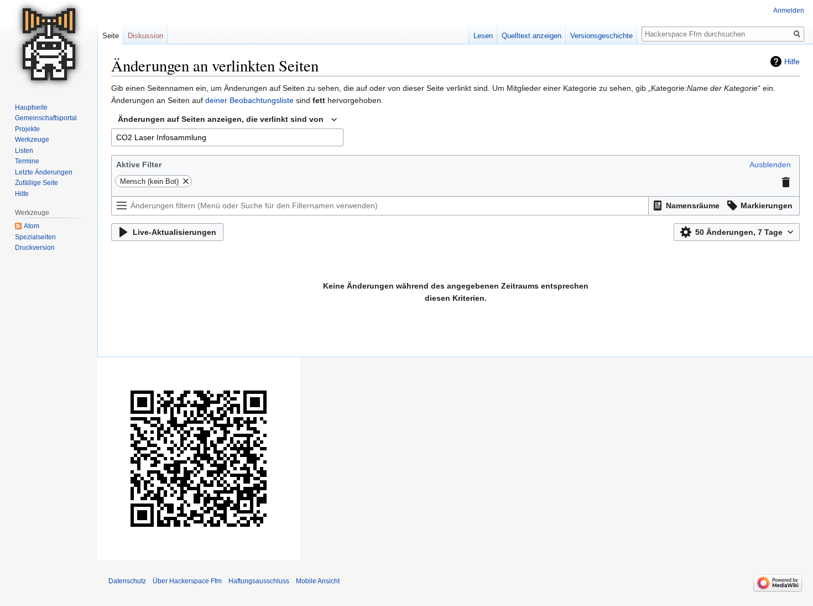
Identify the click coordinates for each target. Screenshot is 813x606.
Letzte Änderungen (43, 172)
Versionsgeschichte (601, 36)
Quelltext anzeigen (531, 36)
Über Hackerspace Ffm (187, 581)
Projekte (27, 129)
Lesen (483, 36)
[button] (770, 164)
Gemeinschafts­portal (46, 118)
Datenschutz (127, 581)
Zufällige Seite (36, 183)
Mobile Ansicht (318, 581)
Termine (27, 161)
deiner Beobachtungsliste (249, 100)
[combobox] (227, 120)
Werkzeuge (32, 139)
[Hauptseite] (48, 44)
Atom (31, 226)
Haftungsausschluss (258, 581)
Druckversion (35, 247)
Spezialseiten (35, 237)
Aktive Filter (138, 164)
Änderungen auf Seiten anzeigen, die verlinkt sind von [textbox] (221, 119)
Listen (24, 151)
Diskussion (145, 36)
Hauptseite (31, 107)
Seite (110, 36)
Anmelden (788, 10)
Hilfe (792, 61)
